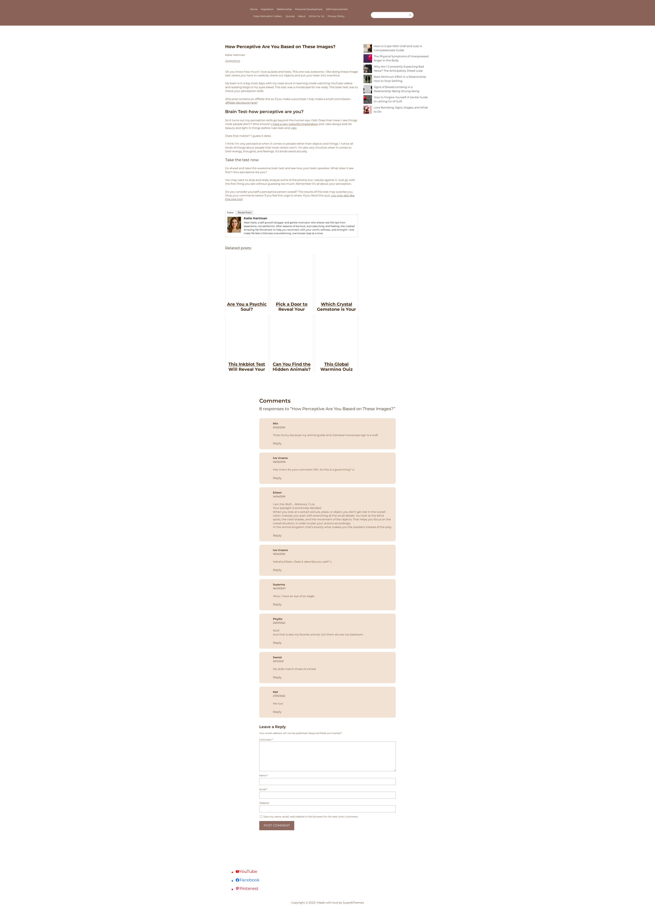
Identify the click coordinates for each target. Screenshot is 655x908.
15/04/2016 (279, 553)
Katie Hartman (255, 218)
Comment (266, 739)
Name (263, 775)
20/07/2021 (279, 622)
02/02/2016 (279, 461)
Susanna (279, 584)
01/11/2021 (278, 661)
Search (410, 15)
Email (263, 789)
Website (264, 802)
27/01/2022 (279, 695)
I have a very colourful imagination (294, 124)
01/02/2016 (279, 427)
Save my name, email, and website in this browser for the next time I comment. (310, 816)
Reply (277, 443)
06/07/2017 (279, 588)
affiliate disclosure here (240, 102)
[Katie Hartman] (234, 231)
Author (230, 212)
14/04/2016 (279, 496)
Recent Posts (244, 212)
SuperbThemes (353, 902)
